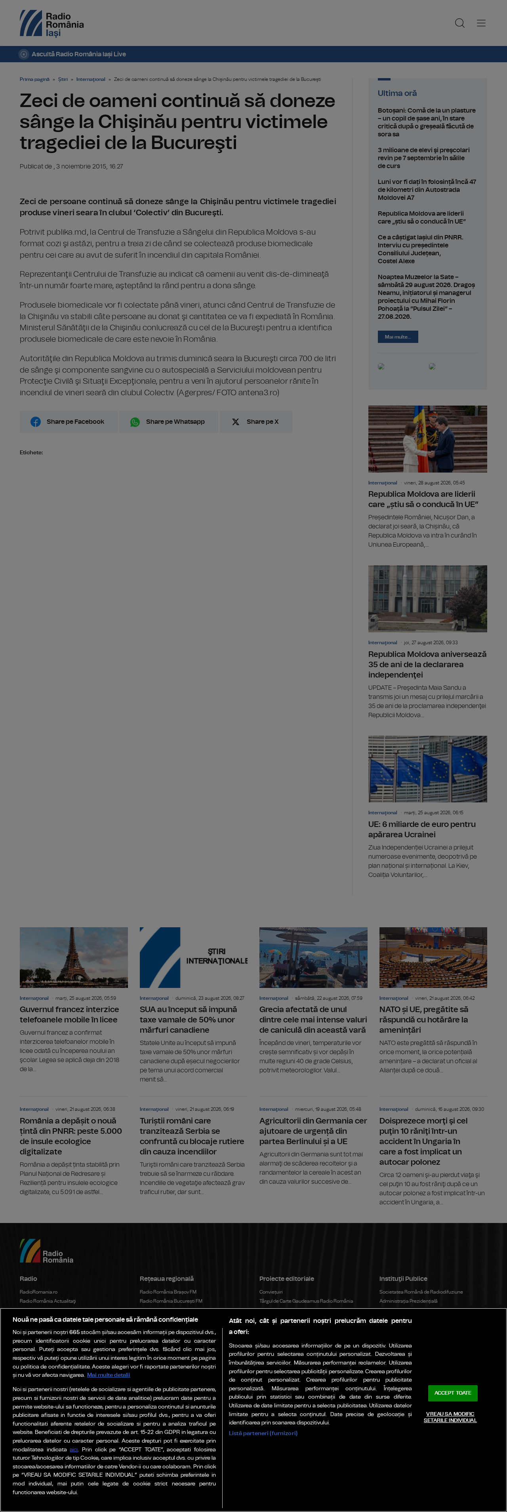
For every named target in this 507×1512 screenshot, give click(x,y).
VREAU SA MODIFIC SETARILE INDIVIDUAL (450, 1417)
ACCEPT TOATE (453, 1393)
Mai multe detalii (108, 1375)
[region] (253, 1410)
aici (74, 1450)
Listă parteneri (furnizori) (263, 1433)
